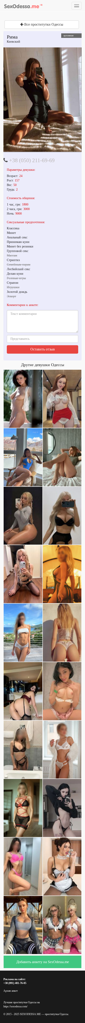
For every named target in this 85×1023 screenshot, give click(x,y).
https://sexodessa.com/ (15, 1006)
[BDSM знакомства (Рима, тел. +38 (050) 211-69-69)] (42, 99)
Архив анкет (10, 990)
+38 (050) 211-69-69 (32, 160)
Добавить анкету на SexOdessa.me (42, 962)
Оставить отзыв (42, 349)
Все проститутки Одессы (43, 24)
